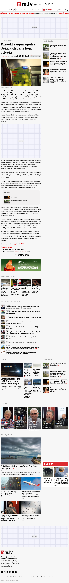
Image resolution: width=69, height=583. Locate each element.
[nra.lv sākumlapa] (25, 4)
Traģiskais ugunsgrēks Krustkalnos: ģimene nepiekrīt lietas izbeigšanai (5, 291)
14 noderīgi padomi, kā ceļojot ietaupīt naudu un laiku (23, 317)
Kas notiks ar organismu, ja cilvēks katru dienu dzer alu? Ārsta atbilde (24, 196)
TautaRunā (26, 10)
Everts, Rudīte (38, 5)
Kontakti (51, 577)
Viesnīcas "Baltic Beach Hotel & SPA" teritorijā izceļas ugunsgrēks (15, 290)
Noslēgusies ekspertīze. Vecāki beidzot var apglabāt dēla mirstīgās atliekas (25, 291)
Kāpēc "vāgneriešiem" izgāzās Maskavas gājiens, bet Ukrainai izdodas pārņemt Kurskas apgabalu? (22, 347)
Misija (11, 577)
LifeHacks (33, 10)
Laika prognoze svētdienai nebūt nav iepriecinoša (37, 389)
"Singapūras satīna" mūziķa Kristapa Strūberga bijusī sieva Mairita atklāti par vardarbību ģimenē (23, 332)
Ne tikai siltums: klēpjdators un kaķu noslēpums (21, 343)
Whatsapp (23, 251)
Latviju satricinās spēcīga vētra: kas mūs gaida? (27, 372)
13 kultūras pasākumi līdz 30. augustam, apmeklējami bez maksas (23, 327)
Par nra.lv (3, 577)
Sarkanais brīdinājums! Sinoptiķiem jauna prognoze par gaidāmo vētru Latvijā (58, 55)
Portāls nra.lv (4, 56)
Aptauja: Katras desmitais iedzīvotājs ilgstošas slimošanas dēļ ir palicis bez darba (21, 352)
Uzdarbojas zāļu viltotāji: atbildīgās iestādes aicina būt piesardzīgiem (23, 312)
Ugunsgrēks (5, 244)
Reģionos (10, 40)
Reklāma (7, 577)
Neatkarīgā (12, 10)
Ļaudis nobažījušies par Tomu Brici (19, 200)
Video (4, 403)
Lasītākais (48, 41)
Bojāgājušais (14, 244)
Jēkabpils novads (24, 244)
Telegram (16, 251)
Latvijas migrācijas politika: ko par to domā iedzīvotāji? (10, 381)
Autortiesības (33, 577)
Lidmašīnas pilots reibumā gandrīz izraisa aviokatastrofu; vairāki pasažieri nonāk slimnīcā (30, 494)
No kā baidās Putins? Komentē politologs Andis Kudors (21, 337)
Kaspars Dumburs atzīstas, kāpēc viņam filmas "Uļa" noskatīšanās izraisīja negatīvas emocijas (28, 391)
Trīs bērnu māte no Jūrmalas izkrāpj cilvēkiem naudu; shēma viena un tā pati (23, 322)
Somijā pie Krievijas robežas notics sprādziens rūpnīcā (36, 289)
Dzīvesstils (19, 10)
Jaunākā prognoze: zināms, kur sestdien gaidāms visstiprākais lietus (58, 80)
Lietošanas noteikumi (25, 577)
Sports (40, 10)
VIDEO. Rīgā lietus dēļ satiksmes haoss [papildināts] (8, 493)
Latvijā (5, 40)
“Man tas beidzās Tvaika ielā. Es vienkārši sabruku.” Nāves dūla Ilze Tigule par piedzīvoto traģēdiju (10, 517)
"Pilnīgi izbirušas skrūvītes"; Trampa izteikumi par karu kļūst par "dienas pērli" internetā (22, 307)
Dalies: (15, 254)
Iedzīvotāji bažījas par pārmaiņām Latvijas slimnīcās (36, 372)
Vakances (47, 577)
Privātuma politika (17, 577)
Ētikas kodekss (40, 577)
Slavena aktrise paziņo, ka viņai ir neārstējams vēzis (58, 71)
